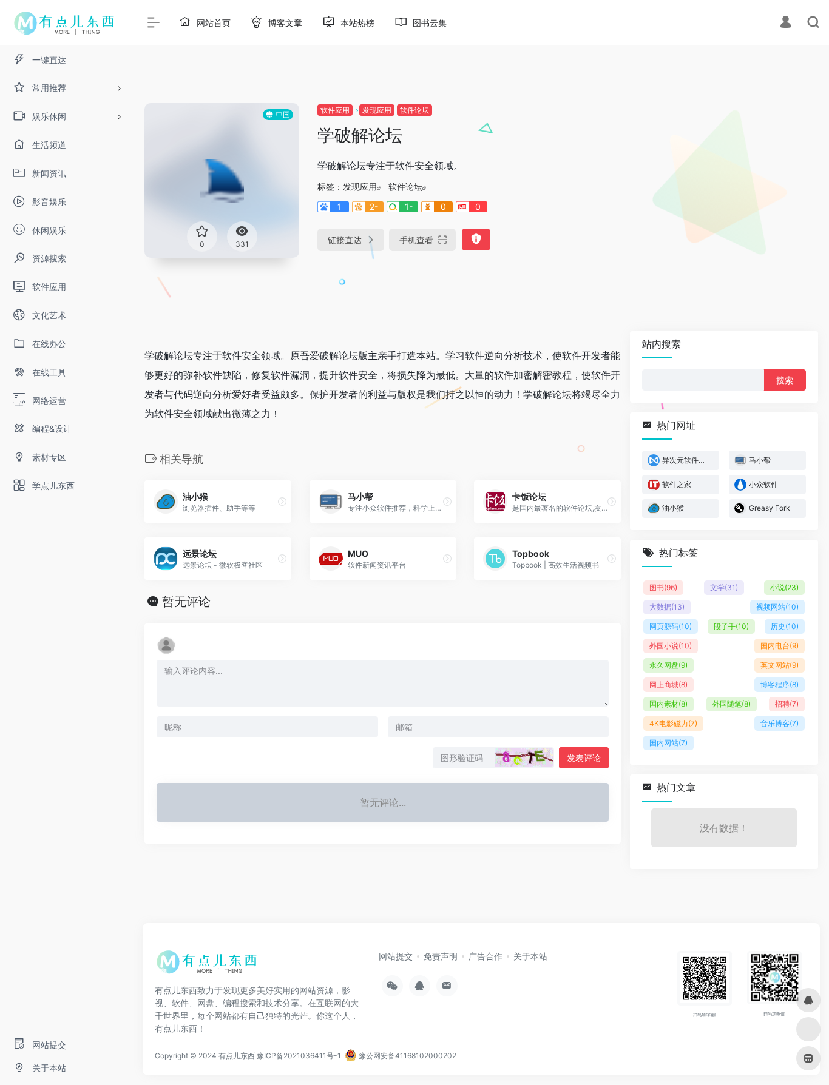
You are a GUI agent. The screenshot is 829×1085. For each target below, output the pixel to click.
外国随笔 (731, 703)
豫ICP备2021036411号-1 (299, 1055)
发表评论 (584, 758)
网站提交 (396, 956)
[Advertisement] (712, 188)
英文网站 (779, 665)
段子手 (731, 626)
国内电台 (779, 645)
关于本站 (530, 956)
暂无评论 (186, 601)
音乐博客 (779, 723)
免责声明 (441, 956)
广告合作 (485, 956)
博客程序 (779, 684)
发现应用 (376, 110)
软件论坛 (414, 110)
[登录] (785, 23)
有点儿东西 (236, 1055)
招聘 (787, 703)
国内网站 (668, 742)
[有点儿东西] (209, 965)
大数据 (667, 606)
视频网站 (777, 606)
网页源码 (670, 626)
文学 (724, 587)
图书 (663, 587)
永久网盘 (668, 665)
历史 (785, 626)
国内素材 (668, 703)
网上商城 (668, 684)
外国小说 (670, 645)
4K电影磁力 (673, 723)
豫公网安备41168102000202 (406, 1055)
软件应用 (335, 110)
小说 (784, 587)
